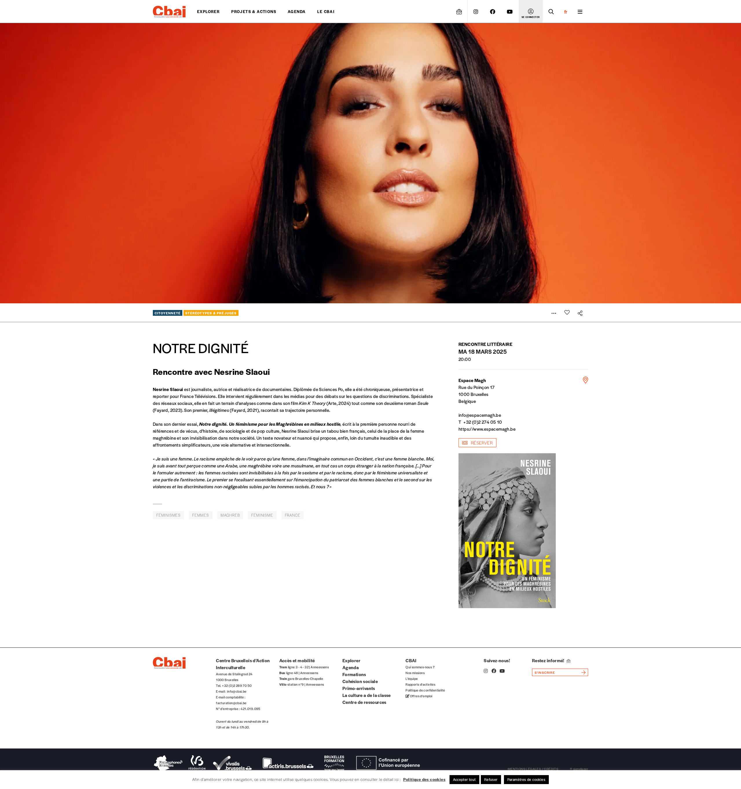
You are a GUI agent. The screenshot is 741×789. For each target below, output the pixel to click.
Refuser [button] (491, 779)
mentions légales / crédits (533, 768)
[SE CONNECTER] (530, 11)
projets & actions (253, 11)
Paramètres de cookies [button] (526, 779)
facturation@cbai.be (231, 702)
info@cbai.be (237, 691)
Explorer (208, 11)
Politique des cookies (424, 779)
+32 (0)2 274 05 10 (482, 422)
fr (565, 11)
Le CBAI (326, 11)
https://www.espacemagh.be (487, 429)
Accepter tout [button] (464, 779)
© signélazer (579, 768)
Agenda (297, 11)
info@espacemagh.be (479, 415)
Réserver (481, 443)
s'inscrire (545, 672)
